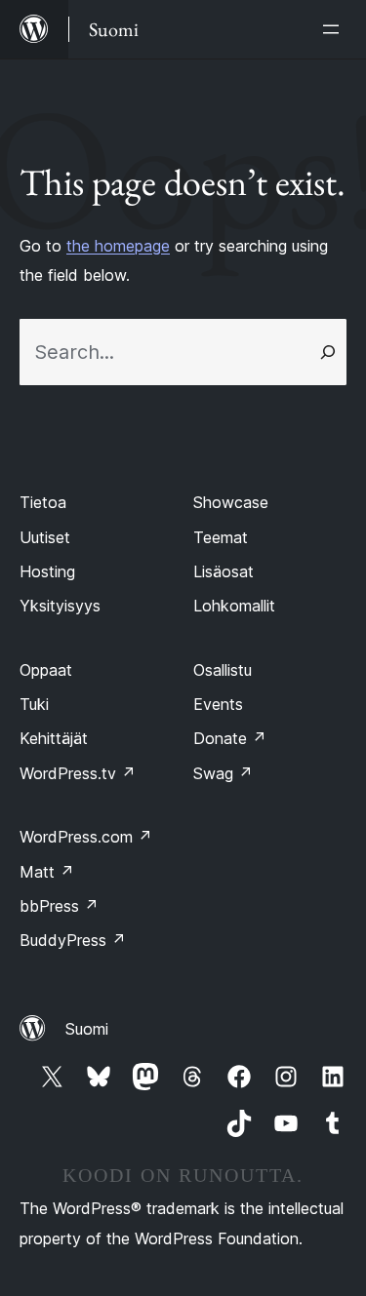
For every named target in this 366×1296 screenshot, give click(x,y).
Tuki (34, 704)
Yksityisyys (60, 605)
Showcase (230, 502)
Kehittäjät (54, 738)
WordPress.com (86, 836)
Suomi (86, 1029)
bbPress (59, 906)
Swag (223, 773)
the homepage (118, 245)
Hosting (47, 571)
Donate (229, 738)
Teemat (220, 537)
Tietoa (43, 502)
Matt (47, 872)
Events (218, 704)
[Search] (328, 352)
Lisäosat (223, 571)
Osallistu (222, 670)
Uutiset (45, 537)
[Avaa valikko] (335, 29)
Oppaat (46, 670)
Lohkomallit (234, 605)
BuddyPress (73, 940)
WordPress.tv (78, 773)
